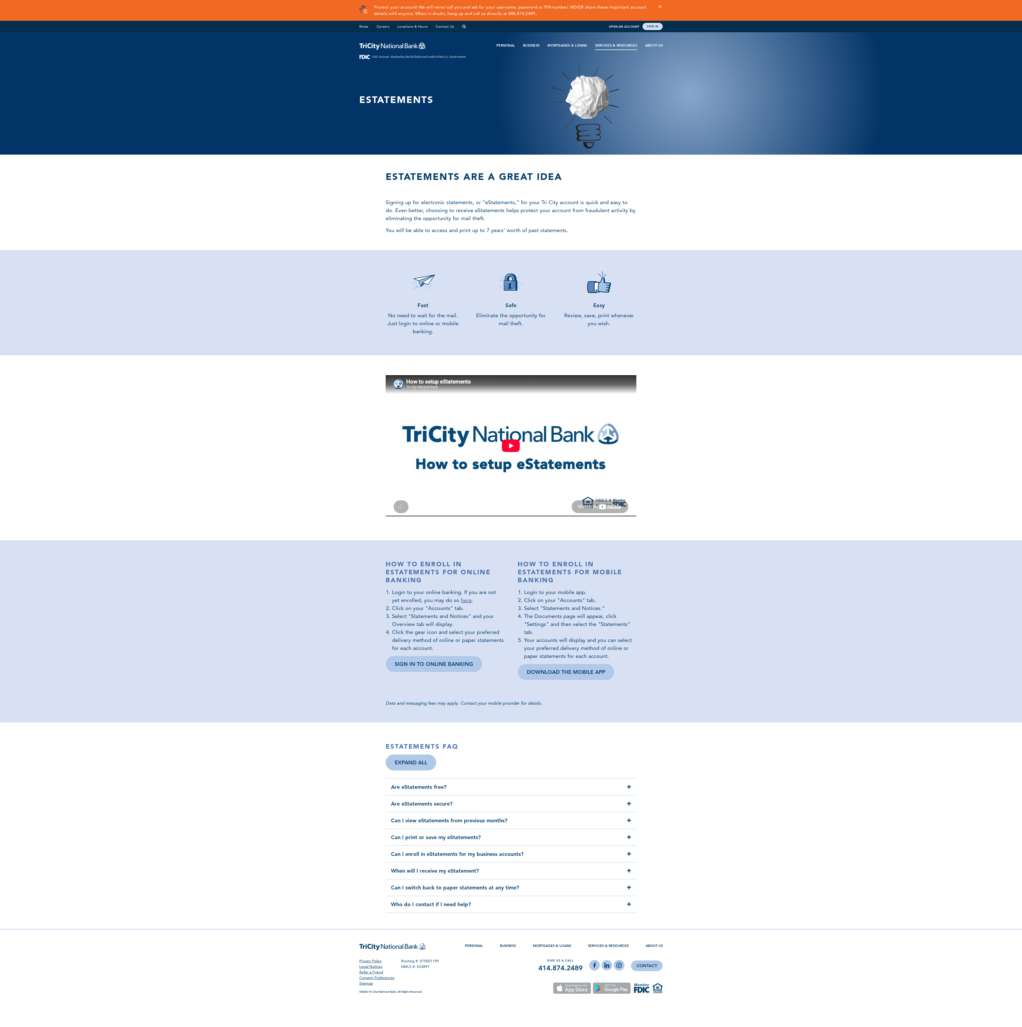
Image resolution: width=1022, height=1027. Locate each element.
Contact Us (445, 26)
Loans (552, 945)
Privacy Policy (370, 961)
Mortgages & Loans (567, 45)
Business (531, 45)
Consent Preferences (376, 977)
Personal (505, 45)
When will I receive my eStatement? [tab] (435, 871)
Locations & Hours (412, 26)
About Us (654, 45)
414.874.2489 (560, 968)
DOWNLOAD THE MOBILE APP (566, 672)
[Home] (392, 45)
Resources (608, 945)
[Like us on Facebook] (594, 965)
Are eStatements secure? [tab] (421, 804)
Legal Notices (370, 966)
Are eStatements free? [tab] (418, 787)
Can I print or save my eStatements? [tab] (436, 837)
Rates (364, 26)
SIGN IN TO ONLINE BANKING (434, 664)
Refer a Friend (371, 972)
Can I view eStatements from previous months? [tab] (449, 820)
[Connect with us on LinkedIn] (606, 965)
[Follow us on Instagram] (619, 965)
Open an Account (624, 26)
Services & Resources (616, 45)
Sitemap (366, 983)
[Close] (660, 6)
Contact (647, 965)
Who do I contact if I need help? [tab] (431, 904)
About (654, 945)
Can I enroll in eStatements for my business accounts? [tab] (457, 854)
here (466, 600)
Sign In (652, 26)
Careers (383, 26)
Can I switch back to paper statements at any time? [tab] (455, 887)
